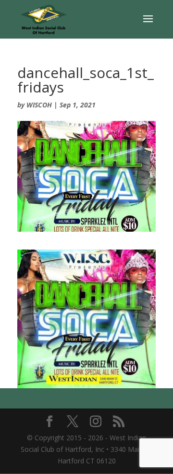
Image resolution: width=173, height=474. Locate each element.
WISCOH (39, 104)
